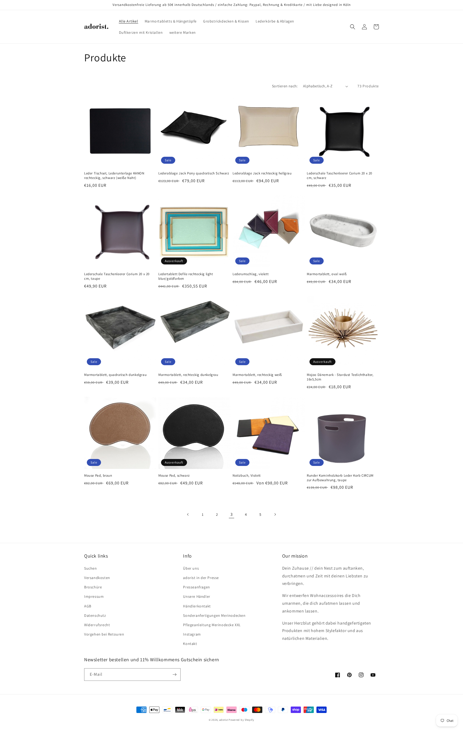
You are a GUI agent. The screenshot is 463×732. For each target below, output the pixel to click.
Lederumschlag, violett (250, 274)
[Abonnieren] (174, 674)
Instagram (192, 634)
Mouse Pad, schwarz (174, 475)
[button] (353, 27)
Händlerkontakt (197, 606)
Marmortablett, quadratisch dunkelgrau (115, 375)
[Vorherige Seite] (188, 514)
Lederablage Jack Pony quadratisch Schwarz (193, 173)
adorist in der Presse (201, 577)
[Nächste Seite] (275, 514)
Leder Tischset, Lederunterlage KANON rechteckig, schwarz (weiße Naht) (114, 175)
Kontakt (190, 643)
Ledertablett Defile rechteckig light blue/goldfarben (185, 276)
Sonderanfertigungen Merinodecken (214, 615)
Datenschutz (95, 615)
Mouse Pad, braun (98, 475)
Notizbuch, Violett (247, 475)
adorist (223, 720)
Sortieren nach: (285, 86)
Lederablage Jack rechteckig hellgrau (262, 173)
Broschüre (93, 587)
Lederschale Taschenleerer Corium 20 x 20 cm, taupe (117, 276)
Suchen (90, 568)
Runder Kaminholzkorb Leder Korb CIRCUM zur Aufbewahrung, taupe (340, 477)
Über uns (191, 568)
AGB (87, 606)
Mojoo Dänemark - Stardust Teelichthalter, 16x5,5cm (340, 377)
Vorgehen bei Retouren (104, 634)
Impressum (94, 596)
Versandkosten (97, 577)
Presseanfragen (196, 587)
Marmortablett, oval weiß (326, 274)
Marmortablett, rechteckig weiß (257, 375)
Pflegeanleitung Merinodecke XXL (212, 624)
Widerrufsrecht (97, 624)
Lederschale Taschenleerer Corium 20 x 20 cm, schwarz (339, 175)
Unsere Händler (196, 596)
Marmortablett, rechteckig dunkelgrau (188, 375)
